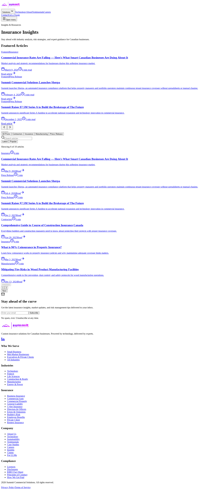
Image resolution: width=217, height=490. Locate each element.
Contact (4, 15)
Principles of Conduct (17, 474)
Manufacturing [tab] (42, 134)
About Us (11, 434)
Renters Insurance (15, 422)
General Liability (15, 404)
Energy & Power (15, 384)
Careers (47, 12)
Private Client (13, 420)
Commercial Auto (15, 398)
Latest (5, 141)
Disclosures (12, 469)
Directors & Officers (16, 409)
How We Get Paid (15, 477)
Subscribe (34, 313)
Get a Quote (14, 15)
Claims (10, 452)
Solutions (6, 12)
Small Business (14, 351)
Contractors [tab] (17, 134)
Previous (6, 285)
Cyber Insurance (14, 406)
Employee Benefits (16, 417)
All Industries (13, 359)
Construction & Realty (17, 379)
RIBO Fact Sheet (15, 472)
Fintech (10, 373)
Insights (10, 450)
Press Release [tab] (56, 134)
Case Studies (13, 444)
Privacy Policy (8, 487)
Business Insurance (16, 396)
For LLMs (12, 455)
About (29, 12)
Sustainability (13, 439)
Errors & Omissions (16, 412)
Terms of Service (23, 487)
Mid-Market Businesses (18, 354)
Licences (11, 466)
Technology (20, 12)
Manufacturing (14, 381)
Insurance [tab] (29, 134)
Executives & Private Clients (20, 357)
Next (4, 291)
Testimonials (38, 12)
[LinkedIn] (3, 340)
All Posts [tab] (6, 134)
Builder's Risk (13, 414)
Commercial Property (17, 401)
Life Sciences (13, 376)
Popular (13, 141)
